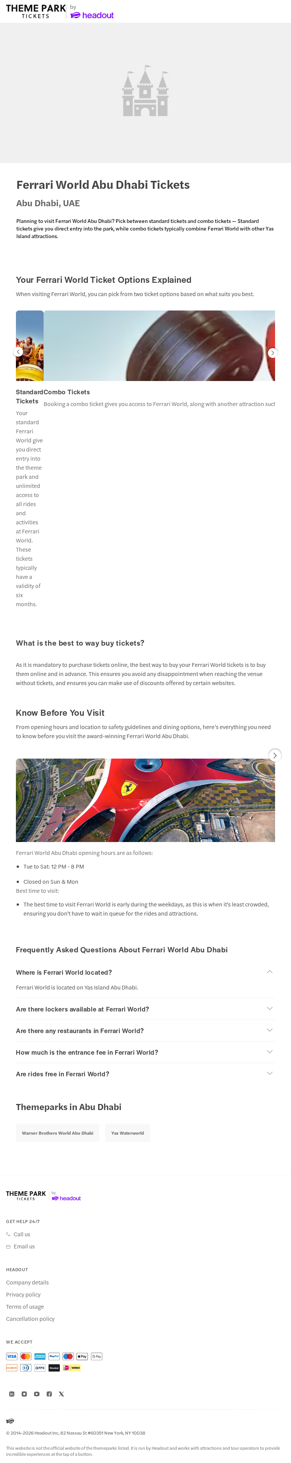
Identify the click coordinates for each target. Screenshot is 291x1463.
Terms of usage (25, 1306)
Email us (24, 1246)
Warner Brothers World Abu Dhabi (57, 1132)
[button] (18, 353)
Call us (22, 1234)
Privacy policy (23, 1294)
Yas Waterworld (127, 1132)
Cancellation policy (30, 1318)
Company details (27, 1282)
